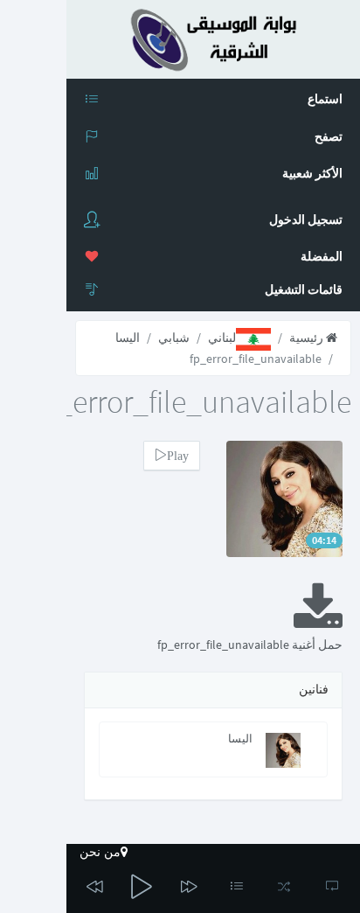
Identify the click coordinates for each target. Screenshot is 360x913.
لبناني (222, 337)
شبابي (174, 337)
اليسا (127, 337)
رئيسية (307, 337)
